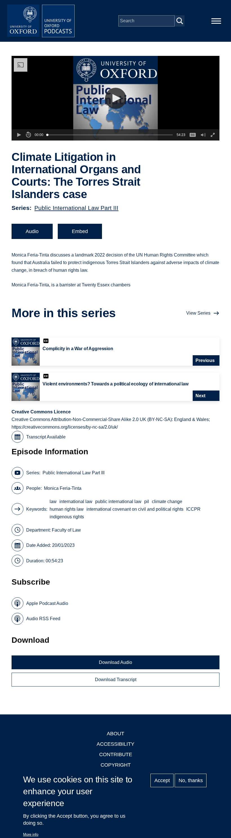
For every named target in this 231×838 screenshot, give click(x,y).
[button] (115, 98)
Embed (80, 231)
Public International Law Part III (76, 208)
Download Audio (115, 662)
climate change (167, 501)
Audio (32, 231)
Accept (162, 780)
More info (30, 834)
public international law (118, 501)
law (53, 501)
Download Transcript (115, 679)
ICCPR (193, 509)
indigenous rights (67, 516)
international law (75, 501)
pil (146, 501)
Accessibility (115, 744)
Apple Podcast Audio (47, 603)
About (115, 733)
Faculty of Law (66, 530)
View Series (198, 313)
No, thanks (191, 780)
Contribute (115, 754)
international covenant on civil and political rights (134, 509)
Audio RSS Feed (43, 618)
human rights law (67, 509)
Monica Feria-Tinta (62, 488)
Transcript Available (46, 437)
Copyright (116, 765)
